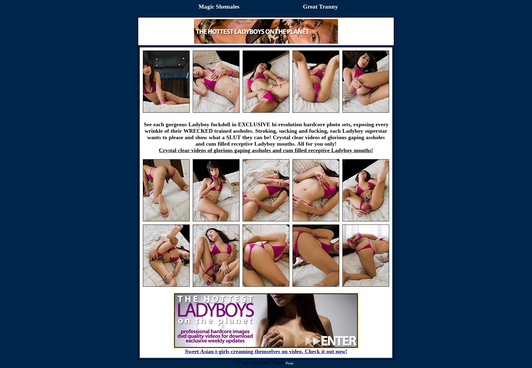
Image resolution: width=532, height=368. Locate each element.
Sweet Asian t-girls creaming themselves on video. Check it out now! (266, 351)
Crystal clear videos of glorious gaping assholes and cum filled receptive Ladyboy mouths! (266, 150)
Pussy (290, 363)
